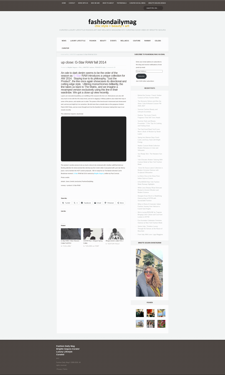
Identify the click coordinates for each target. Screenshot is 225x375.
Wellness (124, 41)
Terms (65, 369)
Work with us (83, 3)
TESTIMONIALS (121, 3)
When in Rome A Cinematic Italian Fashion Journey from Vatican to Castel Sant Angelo (149, 206)
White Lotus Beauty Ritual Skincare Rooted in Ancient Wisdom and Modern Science (150, 190)
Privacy (59, 369)
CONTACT (72, 3)
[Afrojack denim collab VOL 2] (116, 234)
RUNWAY (147, 41)
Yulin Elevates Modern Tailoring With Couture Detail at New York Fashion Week (150, 162)
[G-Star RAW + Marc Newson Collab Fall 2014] (71, 234)
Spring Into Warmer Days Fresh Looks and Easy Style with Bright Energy (149, 140)
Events (113, 41)
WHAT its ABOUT (108, 3)
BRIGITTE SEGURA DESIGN (157, 3)
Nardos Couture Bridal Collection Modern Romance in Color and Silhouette (149, 148)
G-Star (76, 173)
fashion (92, 41)
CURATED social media (137, 3)
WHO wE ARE (95, 3)
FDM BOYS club (100, 67)
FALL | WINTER (71, 54)
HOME (64, 3)
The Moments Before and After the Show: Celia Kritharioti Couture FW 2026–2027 (149, 103)
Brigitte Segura (72, 67)
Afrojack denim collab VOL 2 (114, 241)
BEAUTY (103, 41)
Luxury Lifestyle (77, 41)
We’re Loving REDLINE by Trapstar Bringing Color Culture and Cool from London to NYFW (150, 214)
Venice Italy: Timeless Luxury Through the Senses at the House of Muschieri (150, 228)
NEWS (64, 41)
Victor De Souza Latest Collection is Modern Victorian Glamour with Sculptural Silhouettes (150, 170)
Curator (65, 48)
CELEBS (158, 41)
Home (63, 54)
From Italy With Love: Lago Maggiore (150, 234)
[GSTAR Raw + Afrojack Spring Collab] (93, 234)
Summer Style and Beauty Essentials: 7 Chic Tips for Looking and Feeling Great (149, 123)
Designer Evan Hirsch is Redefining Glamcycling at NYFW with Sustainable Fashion (150, 198)
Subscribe (141, 76)
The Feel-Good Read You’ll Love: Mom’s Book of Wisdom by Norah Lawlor (149, 131)
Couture (136, 41)
